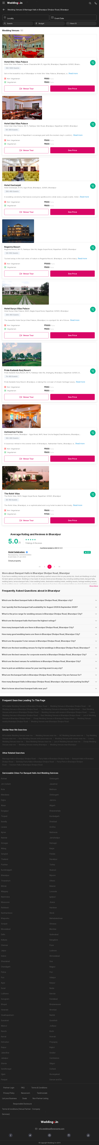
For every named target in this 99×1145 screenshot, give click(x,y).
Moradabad (5, 929)
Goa (51, 961)
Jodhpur (53, 1026)
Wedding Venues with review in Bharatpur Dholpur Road (64, 712)
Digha (3, 800)
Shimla (4, 1063)
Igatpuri (53, 897)
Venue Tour (28, 89)
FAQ (22, 1088)
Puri (51, 972)
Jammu (53, 800)
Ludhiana (5, 994)
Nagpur (52, 967)
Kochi (52, 1031)
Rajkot (52, 1047)
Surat (3, 988)
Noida (52, 988)
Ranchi (4, 1031)
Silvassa (53, 924)
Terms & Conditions (39, 1088)
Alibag (3, 848)
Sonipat (4, 924)
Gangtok (4, 854)
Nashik (52, 1015)
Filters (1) (73, 23)
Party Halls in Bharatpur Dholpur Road (54, 759)
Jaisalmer (54, 784)
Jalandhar (5, 1053)
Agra (3, 983)
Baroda (52, 994)
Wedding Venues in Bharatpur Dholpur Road (68, 706)
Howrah (53, 1037)
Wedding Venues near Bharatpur (63, 745)
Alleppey (4, 891)
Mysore (53, 875)
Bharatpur (5, 875)
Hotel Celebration (16, 552)
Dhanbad (53, 822)
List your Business (9, 1098)
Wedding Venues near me (46, 735)
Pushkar (4, 865)
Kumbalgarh (54, 816)
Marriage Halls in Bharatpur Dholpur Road (19, 759)
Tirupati (4, 816)
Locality (10, 18)
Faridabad (54, 999)
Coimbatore (54, 1058)
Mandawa (5, 795)
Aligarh (52, 805)
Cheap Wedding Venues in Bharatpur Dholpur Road (53, 718)
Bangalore (54, 940)
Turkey (52, 865)
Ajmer (3, 832)
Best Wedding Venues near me (38, 742)
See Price (72, 89)
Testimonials (42, 1093)
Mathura (53, 789)
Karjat (52, 848)
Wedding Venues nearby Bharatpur (33, 745)
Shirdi (52, 913)
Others (52, 881)
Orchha (52, 827)
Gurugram (5, 999)
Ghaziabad (5, 961)
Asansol (53, 870)
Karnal (3, 1037)
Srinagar (4, 843)
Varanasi (4, 1010)
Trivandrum (5, 881)
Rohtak (4, 779)
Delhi (3, 934)
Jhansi (52, 902)
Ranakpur (53, 859)
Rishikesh (5, 908)
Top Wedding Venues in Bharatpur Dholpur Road (60, 709)
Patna (3, 972)
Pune (52, 945)
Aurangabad (55, 1074)
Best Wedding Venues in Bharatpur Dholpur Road (60, 715)
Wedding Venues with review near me (70, 739)
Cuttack (53, 1069)
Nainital (4, 838)
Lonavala (53, 891)
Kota (3, 789)
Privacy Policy (8, 1093)
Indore (3, 956)
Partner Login (8, 1088)
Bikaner (53, 886)
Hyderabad (54, 934)
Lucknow (53, 951)
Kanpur (52, 983)
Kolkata (4, 940)
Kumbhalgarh (6, 870)
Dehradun (5, 1042)
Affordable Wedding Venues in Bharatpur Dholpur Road (24, 706)
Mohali (3, 886)
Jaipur (3, 951)
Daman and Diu (56, 1080)
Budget (41, 23)
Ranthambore (6, 913)
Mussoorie (5, 902)
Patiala (52, 854)
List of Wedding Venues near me (67, 742)
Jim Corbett (6, 784)
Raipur (3, 1047)
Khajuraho (5, 918)
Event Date (59, 18)
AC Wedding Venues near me (71, 735)
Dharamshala (55, 811)
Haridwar (53, 908)
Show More (93, 586)
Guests (10, 23)
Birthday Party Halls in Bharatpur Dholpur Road (35, 762)
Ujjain (3, 1074)
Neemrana (5, 897)
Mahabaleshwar (56, 918)
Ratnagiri (53, 843)
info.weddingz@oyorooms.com (51, 1129)
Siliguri (52, 1063)
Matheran (53, 832)
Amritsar (53, 1010)
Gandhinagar (6, 1069)
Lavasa (4, 827)
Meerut (4, 1026)
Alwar (3, 805)
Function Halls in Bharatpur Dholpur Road (26, 765)
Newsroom (25, 1093)
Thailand (4, 859)
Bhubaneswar (55, 1004)
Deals (24, 1098)
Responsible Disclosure (22, 1104)
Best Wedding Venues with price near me (35, 739)
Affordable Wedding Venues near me (17, 735)
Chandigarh (5, 967)
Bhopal (4, 1004)
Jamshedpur (55, 838)
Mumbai (53, 929)
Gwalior (53, 1053)
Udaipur (53, 977)
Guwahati (5, 1020)
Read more (73, 73)
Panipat (4, 1080)
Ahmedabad (55, 956)
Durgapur (5, 811)
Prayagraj (53, 1042)
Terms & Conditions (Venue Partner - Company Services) (21, 1111)
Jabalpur (4, 1058)
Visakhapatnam (7, 1015)
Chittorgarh (54, 779)
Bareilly (4, 822)
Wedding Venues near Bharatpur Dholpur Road (50, 722)
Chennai (4, 945)
